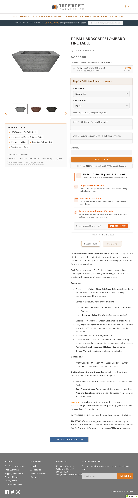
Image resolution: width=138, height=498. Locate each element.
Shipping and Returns (14, 473)
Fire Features (20, 16)
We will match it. (107, 62)
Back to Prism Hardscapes (71, 440)
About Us (115, 16)
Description (90, 244)
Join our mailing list (91, 461)
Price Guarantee (12, 469)
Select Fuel (78, 88)
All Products (35, 469)
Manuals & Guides (38, 473)
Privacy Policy (11, 480)
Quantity (75, 147)
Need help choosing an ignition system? (90, 112)
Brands (70, 16)
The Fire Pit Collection (14, 466)
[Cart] (126, 7)
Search (33, 466)
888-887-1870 (52, 22)
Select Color (79, 100)
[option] (20, 109)
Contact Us (35, 477)
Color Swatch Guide (13, 484)
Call (85, 70)
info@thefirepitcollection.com (73, 22)
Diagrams (112, 244)
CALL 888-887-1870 (118, 226)
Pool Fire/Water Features (47, 16)
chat (90, 70)
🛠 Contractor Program (93, 16)
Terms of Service (12, 477)
